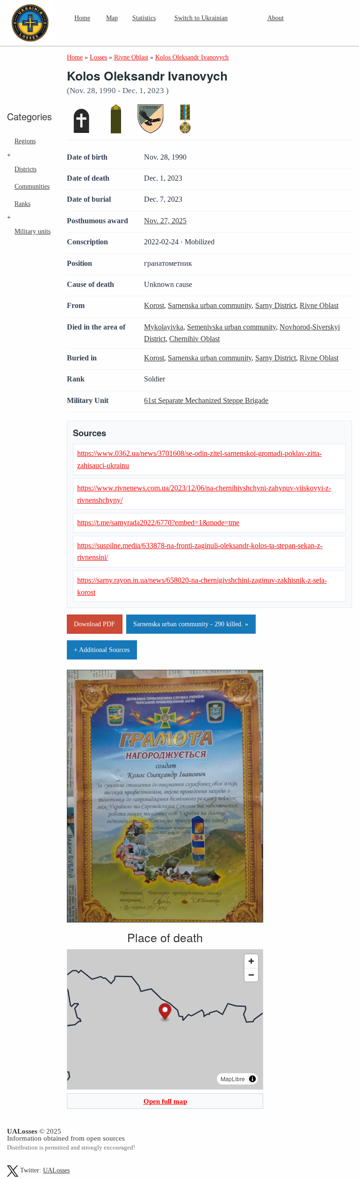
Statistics (144, 18)
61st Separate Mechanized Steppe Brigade (206, 400)
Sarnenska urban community (209, 305)
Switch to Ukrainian (201, 18)
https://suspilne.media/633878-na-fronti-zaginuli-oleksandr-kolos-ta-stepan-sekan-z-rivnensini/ (200, 552)
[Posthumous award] (185, 118)
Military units (32, 231)
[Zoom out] (251, 974)
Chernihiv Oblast (194, 339)
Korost (154, 305)
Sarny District (275, 305)
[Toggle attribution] (252, 1078)
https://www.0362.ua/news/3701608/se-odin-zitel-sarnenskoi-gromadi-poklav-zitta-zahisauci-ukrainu (199, 459)
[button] (165, 1013)
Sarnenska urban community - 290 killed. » (190, 624)
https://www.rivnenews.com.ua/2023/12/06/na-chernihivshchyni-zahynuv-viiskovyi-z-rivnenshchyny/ (204, 494)
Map (112, 18)
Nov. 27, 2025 (165, 221)
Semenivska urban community (231, 327)
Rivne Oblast (319, 305)
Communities (32, 186)
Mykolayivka (163, 327)
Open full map (165, 1101)
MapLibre (233, 1079)
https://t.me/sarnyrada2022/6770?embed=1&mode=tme (158, 523)
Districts (25, 169)
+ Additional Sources (101, 649)
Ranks (22, 203)
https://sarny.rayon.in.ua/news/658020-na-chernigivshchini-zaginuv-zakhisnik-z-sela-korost (202, 586)
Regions (25, 141)
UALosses (56, 1170)
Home (82, 18)
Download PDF (94, 624)
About (275, 18)
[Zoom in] (251, 961)
